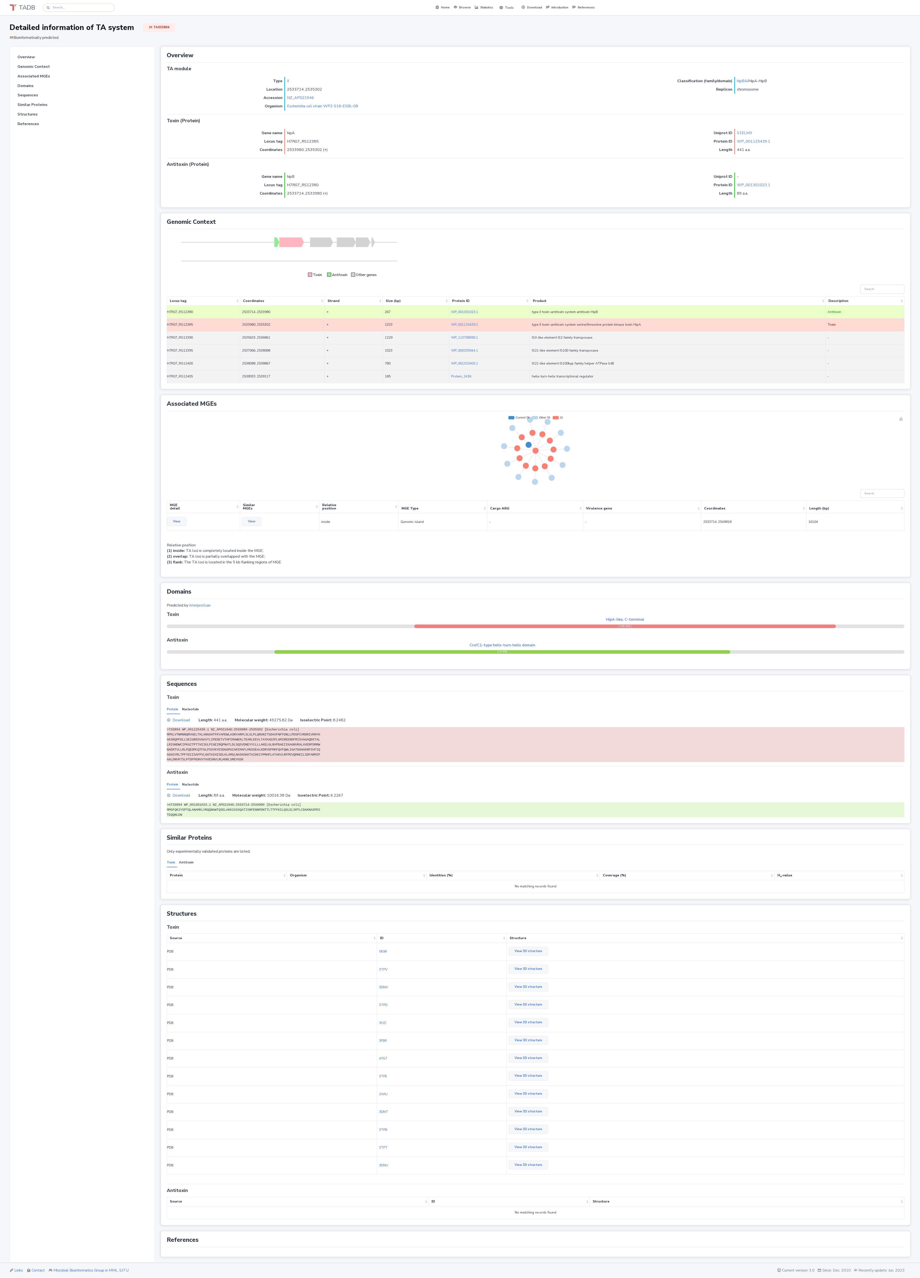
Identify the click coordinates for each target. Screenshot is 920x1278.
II (288, 81)
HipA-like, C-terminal (625, 619)
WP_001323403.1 (464, 363)
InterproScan (200, 605)
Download (181, 720)
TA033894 (161, 27)
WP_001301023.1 (753, 185)
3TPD (383, 1005)
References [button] (586, 7)
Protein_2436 (461, 376)
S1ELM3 (744, 133)
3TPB (383, 1130)
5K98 (383, 951)
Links (18, 1270)
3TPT (383, 1147)
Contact (38, 1270)
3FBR (383, 1040)
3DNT (383, 1112)
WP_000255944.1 (464, 350)
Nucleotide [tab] (190, 709)
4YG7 (383, 1058)
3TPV (383, 969)
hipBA (742, 81)
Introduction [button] (560, 7)
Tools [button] (509, 8)
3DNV (383, 987)
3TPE (383, 1076)
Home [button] (445, 7)
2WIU (383, 1094)
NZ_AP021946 (300, 97)
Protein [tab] (172, 709)
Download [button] (534, 7)
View (176, 521)
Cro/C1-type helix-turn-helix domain (502, 645)
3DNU (383, 1165)
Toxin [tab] (171, 862)
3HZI (382, 1023)
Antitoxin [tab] (186, 862)
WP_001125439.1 (753, 141)
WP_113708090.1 (464, 337)
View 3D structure (528, 951)
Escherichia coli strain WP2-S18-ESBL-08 (322, 106)
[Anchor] (196, 55)
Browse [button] (465, 7)
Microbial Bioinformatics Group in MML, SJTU (91, 1270)
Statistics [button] (486, 7)
